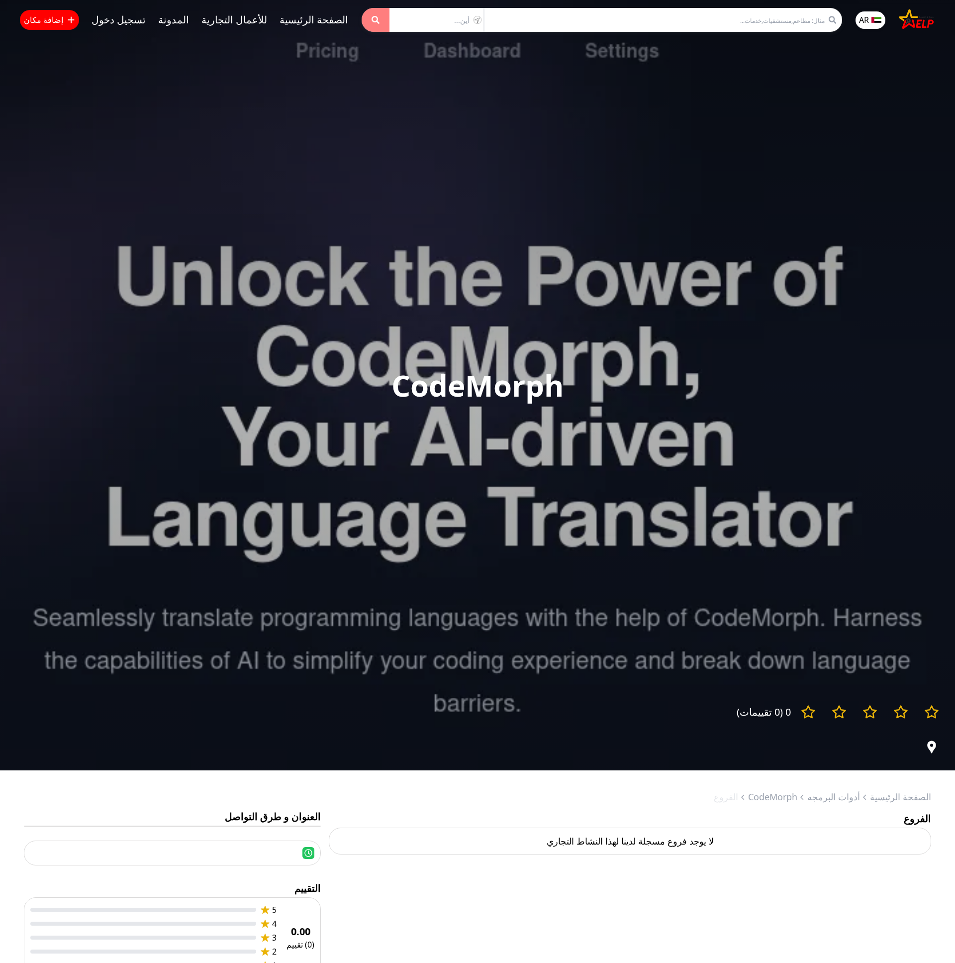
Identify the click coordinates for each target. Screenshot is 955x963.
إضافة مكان (43, 19)
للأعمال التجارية (234, 19)
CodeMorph (772, 797)
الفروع (726, 797)
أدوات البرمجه (833, 797)
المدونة (173, 19)
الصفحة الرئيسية (314, 19)
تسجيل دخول (119, 19)
